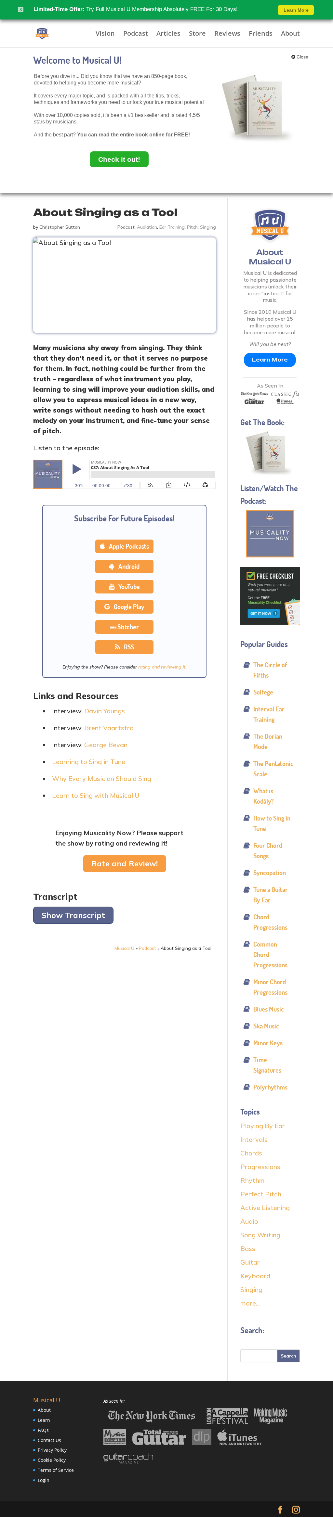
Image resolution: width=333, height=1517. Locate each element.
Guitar (250, 1262)
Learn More (270, 360)
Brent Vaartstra (109, 728)
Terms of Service (56, 1470)
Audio (249, 1221)
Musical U (124, 948)
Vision (105, 34)
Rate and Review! (124, 863)
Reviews (227, 34)
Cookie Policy (52, 1460)
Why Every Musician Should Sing (101, 778)
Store (197, 34)
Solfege (263, 692)
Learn (44, 1420)
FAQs (43, 1430)
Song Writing (260, 1235)
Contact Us (49, 1440)
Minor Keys (268, 1043)
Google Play (128, 607)
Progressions (260, 1167)
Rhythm (252, 1180)
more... (250, 1303)
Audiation (147, 227)
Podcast (135, 34)
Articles (168, 34)
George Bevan (105, 745)
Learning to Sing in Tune (88, 762)
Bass (247, 1248)
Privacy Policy (52, 1450)
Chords (251, 1153)
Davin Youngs (104, 711)
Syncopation (269, 873)
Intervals (254, 1139)
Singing (208, 227)
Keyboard (255, 1276)
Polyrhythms (270, 1087)
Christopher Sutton (59, 227)
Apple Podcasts (128, 546)
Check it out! (119, 159)
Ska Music (266, 1026)
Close (301, 56)
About (290, 34)
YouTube (128, 586)
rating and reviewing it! (162, 667)
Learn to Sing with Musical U (96, 795)
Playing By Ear (262, 1126)
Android (128, 566)
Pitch (192, 227)
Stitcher (128, 627)
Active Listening (265, 1208)
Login (43, 1480)
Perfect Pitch (260, 1194)
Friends (261, 34)
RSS (128, 647)
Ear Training (172, 227)
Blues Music (268, 1009)
